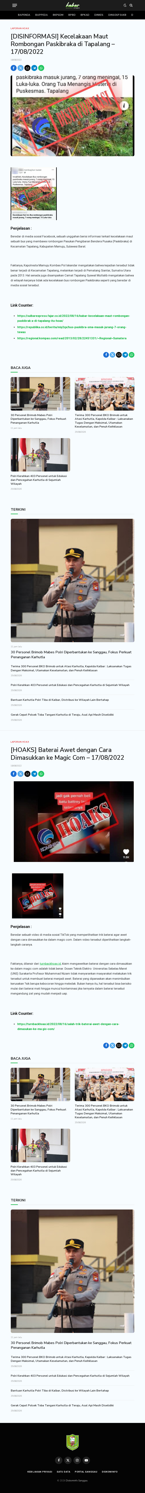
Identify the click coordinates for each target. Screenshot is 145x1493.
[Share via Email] (27, 68)
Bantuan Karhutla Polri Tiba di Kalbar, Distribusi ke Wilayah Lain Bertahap (60, 700)
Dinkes (98, 15)
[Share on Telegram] (34, 68)
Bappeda (41, 15)
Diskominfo (110, 1471)
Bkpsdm (58, 15)
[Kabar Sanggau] (72, 5)
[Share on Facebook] (14, 68)
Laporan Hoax (20, 28)
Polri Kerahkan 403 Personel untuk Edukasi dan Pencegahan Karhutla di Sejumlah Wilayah (39, 480)
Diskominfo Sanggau (77, 1480)
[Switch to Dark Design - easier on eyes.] (125, 5)
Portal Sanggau (86, 1471)
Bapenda (24, 15)
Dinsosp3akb (117, 15)
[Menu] (14, 5)
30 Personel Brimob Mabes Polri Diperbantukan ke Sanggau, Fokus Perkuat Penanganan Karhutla (38, 419)
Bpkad (85, 15)
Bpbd (72, 15)
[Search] (131, 5)
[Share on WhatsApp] (41, 68)
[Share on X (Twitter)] (21, 68)
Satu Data (63, 1471)
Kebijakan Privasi (39, 1471)
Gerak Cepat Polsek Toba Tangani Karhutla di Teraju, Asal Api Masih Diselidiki (62, 715)
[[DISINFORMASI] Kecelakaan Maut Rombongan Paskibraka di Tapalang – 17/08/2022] (72, 115)
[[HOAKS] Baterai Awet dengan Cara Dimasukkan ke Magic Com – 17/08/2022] (72, 821)
